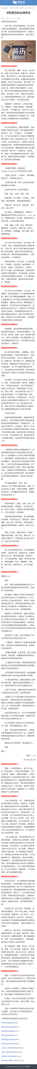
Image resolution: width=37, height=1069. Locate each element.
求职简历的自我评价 (8, 1027)
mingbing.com (21, 1066)
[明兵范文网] (18, 2)
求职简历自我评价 (7, 1023)
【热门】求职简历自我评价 (10, 1048)
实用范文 (23, 8)
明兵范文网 (14, 8)
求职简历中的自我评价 (9, 1056)
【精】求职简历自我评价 (9, 1052)
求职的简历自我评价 (8, 1039)
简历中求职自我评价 (8, 1044)
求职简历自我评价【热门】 (10, 1060)
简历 (30, 8)
